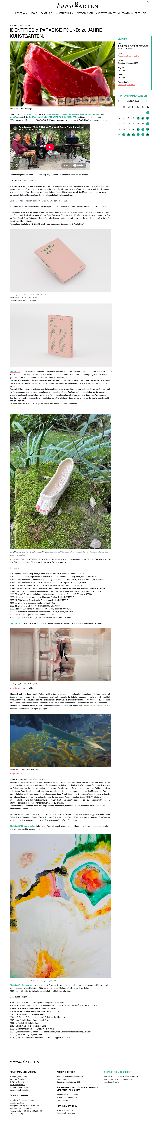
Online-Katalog (62, 1100)
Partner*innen (84, 13)
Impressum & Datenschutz (19, 1090)
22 (143, 129)
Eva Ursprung (67, 114)
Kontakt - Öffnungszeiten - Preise (22, 1100)
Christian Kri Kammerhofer (88, 114)
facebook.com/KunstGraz (19, 1087)
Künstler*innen (64, 13)
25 (124, 134)
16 (148, 123)
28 (138, 134)
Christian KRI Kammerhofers (22, 826)
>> (147, 100)
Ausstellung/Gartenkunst (127, 56)
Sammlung (46, 13)
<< (119, 100)
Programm (21, 13)
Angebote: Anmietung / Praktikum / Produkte (121, 13)
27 (133, 134)
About (34, 13)
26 (129, 134)
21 (138, 129)
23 (148, 129)
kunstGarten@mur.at (17, 1084)
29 (143, 134)
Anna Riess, (55, 114)
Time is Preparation (125, 84)
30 (148, 134)
